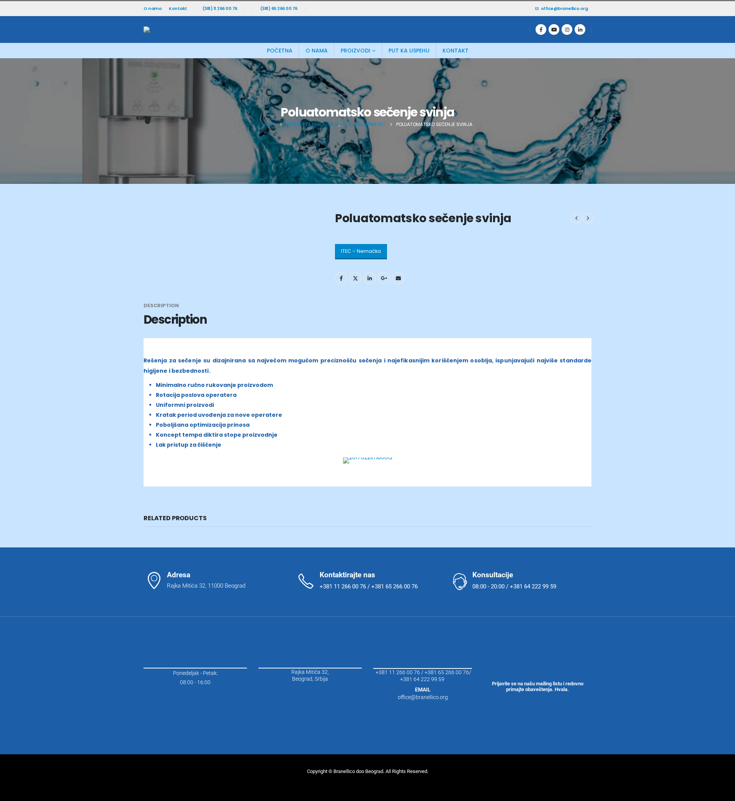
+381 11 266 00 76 (398, 672)
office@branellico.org (564, 8)
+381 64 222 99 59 (423, 679)
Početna (279, 50)
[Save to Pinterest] (8, 409)
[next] (588, 218)
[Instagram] (567, 29)
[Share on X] (8, 389)
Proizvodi (355, 50)
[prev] (576, 218)
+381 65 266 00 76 (447, 672)
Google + (384, 278)
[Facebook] (541, 29)
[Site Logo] (178, 29)
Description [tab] (161, 305)
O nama (152, 8)
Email (398, 278)
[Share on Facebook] (8, 370)
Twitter (355, 278)
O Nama (316, 50)
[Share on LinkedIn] (8, 428)
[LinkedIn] (580, 29)
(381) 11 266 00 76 (220, 8)
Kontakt (178, 8)
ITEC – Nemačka (361, 251)
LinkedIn (370, 278)
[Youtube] (554, 29)
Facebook (341, 278)
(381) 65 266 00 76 (278, 8)
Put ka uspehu (409, 50)
